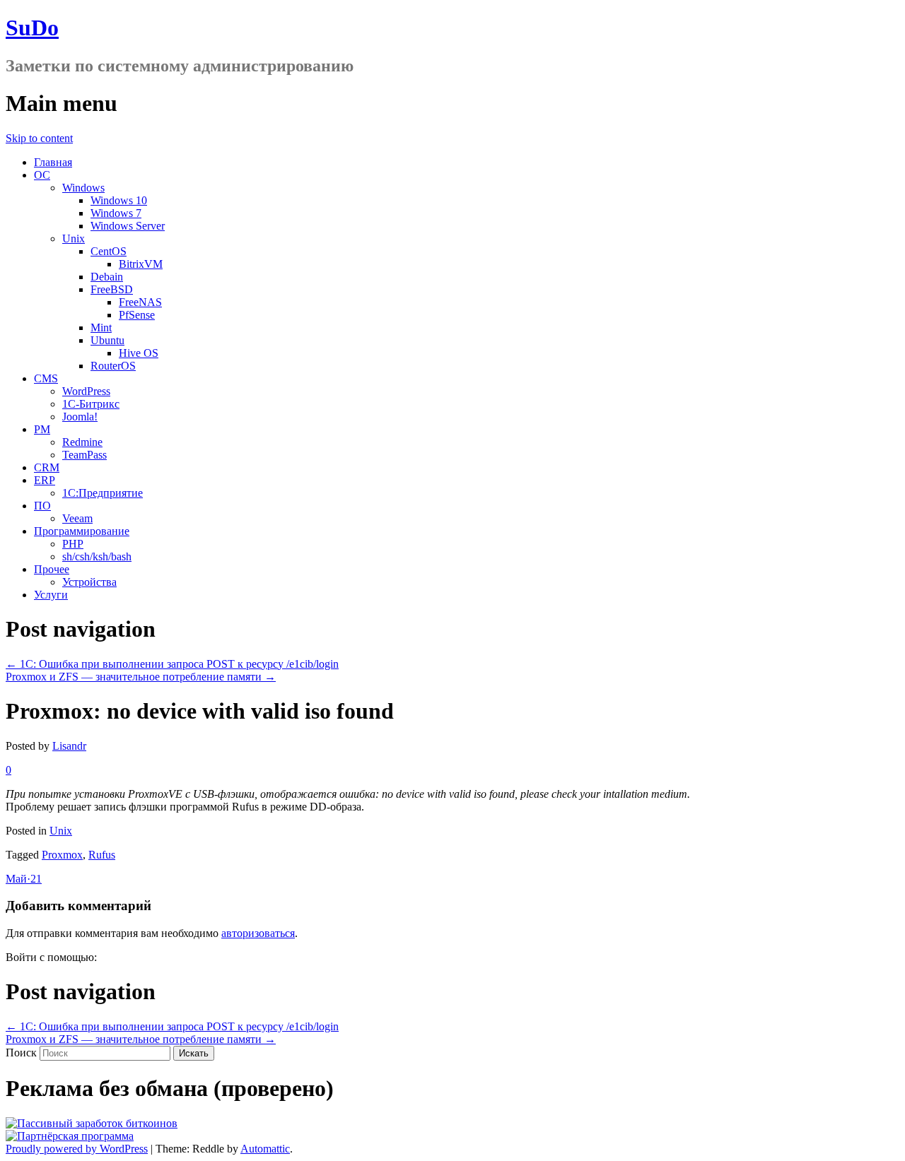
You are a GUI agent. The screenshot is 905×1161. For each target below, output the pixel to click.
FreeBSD (111, 289)
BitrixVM (141, 264)
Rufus (101, 855)
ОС (42, 175)
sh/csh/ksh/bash (97, 556)
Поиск (21, 1053)
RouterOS (113, 366)
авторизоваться (258, 933)
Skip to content (39, 138)
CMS (46, 378)
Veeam (77, 518)
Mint (101, 328)
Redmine (82, 442)
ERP (44, 480)
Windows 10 (118, 200)
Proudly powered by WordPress (77, 1149)
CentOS (108, 251)
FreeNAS (140, 302)
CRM (46, 467)
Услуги (51, 595)
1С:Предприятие (102, 493)
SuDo (32, 27)
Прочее (51, 569)
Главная (53, 162)
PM (42, 429)
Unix (73, 238)
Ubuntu (107, 340)
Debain (106, 277)
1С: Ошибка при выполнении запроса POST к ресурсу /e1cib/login (172, 664)
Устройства (89, 582)
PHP (72, 544)
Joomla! (80, 417)
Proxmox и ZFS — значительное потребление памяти (141, 677)
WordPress (86, 391)
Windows (83, 188)
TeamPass (84, 455)
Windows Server (127, 226)
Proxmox (62, 855)
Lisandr (69, 746)
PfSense (137, 315)
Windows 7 (115, 213)
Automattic (265, 1149)
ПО (42, 506)
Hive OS (138, 353)
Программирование (81, 531)
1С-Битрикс (90, 404)
